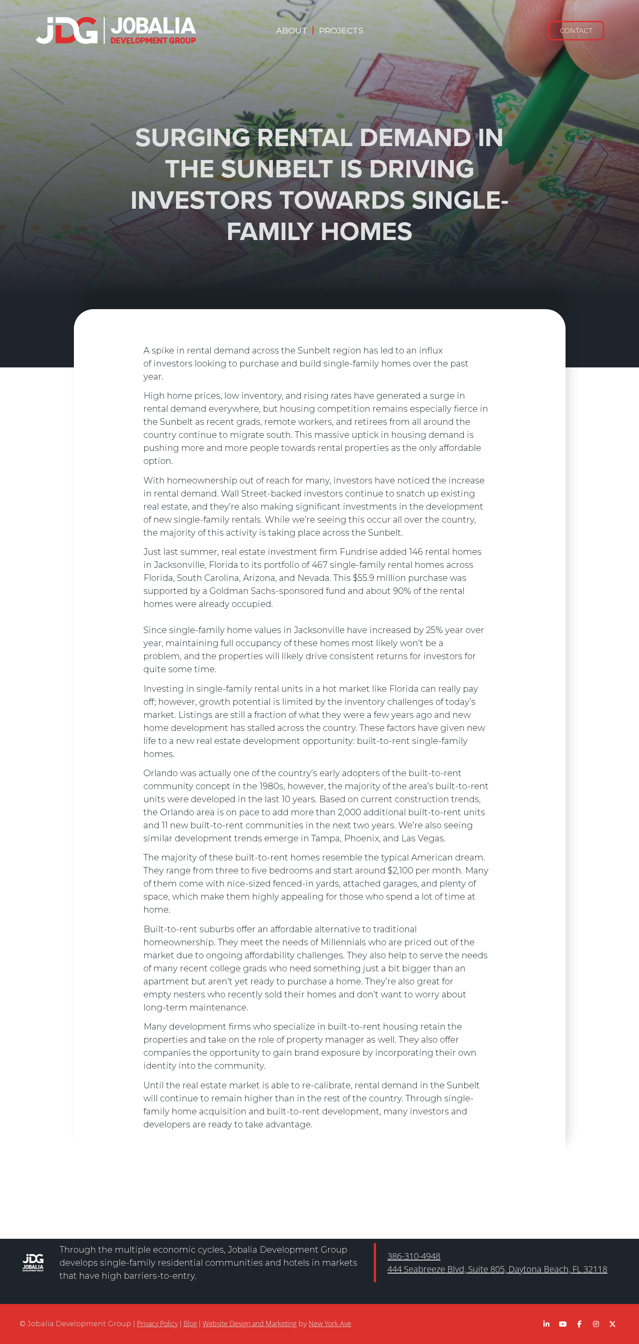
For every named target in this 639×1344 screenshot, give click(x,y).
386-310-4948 (413, 1256)
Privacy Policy (157, 1323)
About (291, 30)
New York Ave (330, 1323)
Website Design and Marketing (249, 1323)
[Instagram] (596, 1324)
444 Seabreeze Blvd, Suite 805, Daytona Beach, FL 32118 (497, 1269)
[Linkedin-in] (546, 1324)
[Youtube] (563, 1324)
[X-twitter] (612, 1324)
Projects (341, 30)
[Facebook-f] (579, 1324)
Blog (190, 1323)
